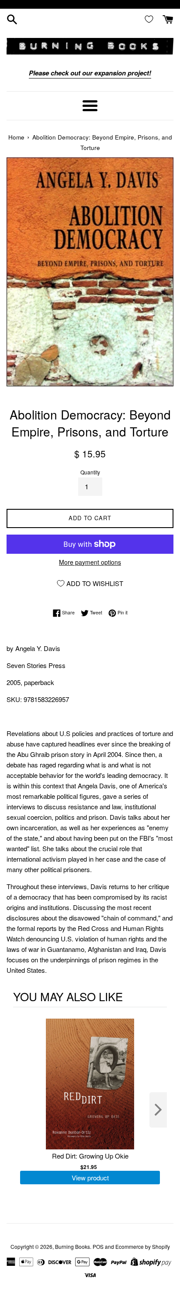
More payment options (90, 562)
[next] (158, 1110)
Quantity (90, 472)
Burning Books (72, 1246)
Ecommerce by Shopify (142, 1246)
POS (98, 1246)
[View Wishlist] (150, 19)
